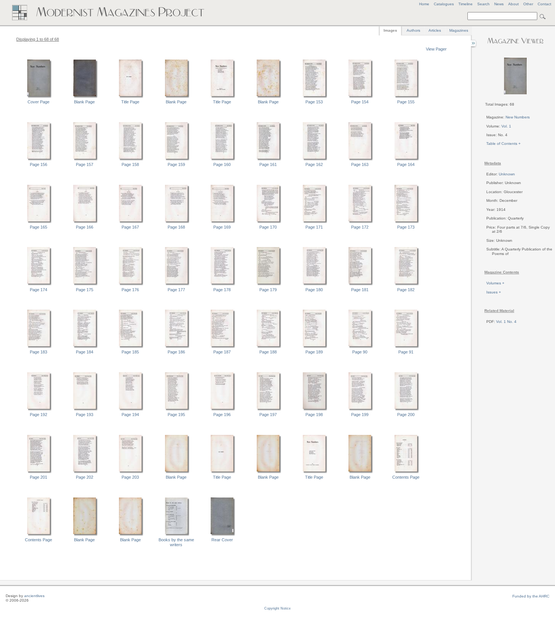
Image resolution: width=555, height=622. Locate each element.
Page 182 (406, 289)
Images (390, 30)
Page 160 (222, 164)
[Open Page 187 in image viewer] (222, 347)
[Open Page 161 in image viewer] (268, 159)
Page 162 (314, 164)
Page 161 (268, 164)
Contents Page (405, 477)
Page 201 (38, 477)
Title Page (130, 102)
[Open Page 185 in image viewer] (130, 347)
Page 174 (38, 289)
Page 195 (176, 414)
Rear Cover (222, 540)
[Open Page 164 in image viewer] (405, 159)
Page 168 (176, 227)
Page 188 (268, 352)
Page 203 (130, 477)
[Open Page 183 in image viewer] (38, 347)
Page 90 (359, 352)
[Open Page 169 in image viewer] (222, 222)
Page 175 (84, 289)
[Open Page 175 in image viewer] (84, 284)
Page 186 (176, 352)
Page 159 (176, 164)
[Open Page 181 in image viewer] (359, 284)
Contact (544, 4)
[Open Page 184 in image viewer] (84, 347)
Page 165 (38, 227)
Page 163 (359, 164)
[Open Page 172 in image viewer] (359, 222)
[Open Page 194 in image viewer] (130, 409)
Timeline (465, 4)
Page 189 (314, 352)
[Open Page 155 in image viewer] (405, 97)
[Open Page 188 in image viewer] (268, 347)
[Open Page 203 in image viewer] (130, 472)
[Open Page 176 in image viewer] (130, 284)
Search (483, 4)
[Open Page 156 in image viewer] (38, 159)
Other (528, 4)
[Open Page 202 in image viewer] (84, 472)
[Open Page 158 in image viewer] (130, 159)
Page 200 (406, 414)
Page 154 (359, 102)
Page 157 (84, 164)
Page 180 (314, 289)
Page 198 (314, 414)
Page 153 (314, 102)
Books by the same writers (176, 542)
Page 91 (405, 352)
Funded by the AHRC (530, 596)
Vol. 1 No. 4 (506, 321)
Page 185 (130, 352)
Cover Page (38, 102)
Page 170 (268, 227)
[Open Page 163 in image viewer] (359, 159)
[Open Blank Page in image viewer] (84, 97)
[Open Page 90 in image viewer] (359, 347)
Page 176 (130, 289)
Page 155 (406, 102)
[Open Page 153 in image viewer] (314, 97)
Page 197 (268, 414)
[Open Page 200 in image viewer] (405, 409)
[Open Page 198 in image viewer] (314, 409)
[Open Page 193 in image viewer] (84, 409)
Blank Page (84, 102)
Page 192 (38, 414)
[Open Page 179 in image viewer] (268, 284)
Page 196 (222, 414)
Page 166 (84, 227)
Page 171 (314, 227)
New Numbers (518, 117)
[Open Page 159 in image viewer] (176, 159)
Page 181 (359, 289)
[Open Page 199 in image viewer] (359, 409)
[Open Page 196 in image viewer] (222, 409)
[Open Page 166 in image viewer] (84, 222)
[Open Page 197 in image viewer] (268, 409)
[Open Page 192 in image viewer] (38, 409)
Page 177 (176, 289)
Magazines (458, 30)
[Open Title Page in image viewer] (130, 97)
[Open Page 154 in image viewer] (359, 97)
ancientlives (34, 596)
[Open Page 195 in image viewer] (176, 409)
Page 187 (222, 352)
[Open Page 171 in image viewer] (314, 222)
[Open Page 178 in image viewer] (222, 284)
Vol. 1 (506, 126)
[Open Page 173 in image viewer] (405, 222)
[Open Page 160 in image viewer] (222, 159)
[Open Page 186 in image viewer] (176, 347)
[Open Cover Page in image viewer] (38, 97)
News (499, 4)
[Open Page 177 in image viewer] (176, 284)
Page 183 (38, 352)
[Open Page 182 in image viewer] (405, 284)
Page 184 (84, 352)
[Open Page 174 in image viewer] (38, 284)
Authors (413, 30)
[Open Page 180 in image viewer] (314, 284)
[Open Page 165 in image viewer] (38, 222)
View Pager (436, 49)
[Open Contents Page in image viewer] (405, 472)
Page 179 (268, 289)
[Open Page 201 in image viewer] (38, 472)
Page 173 (406, 227)
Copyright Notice (277, 608)
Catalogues (444, 4)
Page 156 (38, 164)
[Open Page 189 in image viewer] (314, 347)
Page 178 (222, 289)
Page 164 (406, 164)
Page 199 (359, 414)
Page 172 (359, 227)
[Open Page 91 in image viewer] (405, 347)
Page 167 (130, 227)
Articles (435, 30)
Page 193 (84, 414)
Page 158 (130, 164)
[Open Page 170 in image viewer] (268, 222)
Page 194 (130, 414)
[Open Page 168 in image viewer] (176, 222)
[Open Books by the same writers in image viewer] (176, 535)
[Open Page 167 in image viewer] (130, 222)
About (513, 4)
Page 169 (222, 227)
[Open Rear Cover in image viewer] (222, 535)
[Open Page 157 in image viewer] (84, 159)
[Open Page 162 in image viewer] (314, 159)
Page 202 (84, 477)
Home (424, 4)
